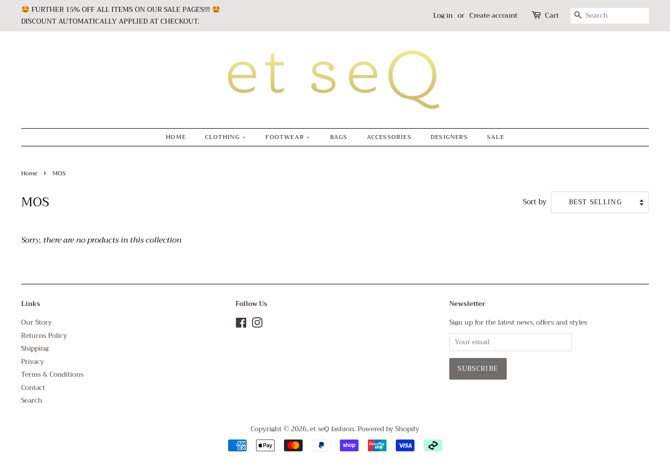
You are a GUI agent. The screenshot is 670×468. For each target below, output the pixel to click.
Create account (493, 15)
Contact (33, 387)
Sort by (534, 202)
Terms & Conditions (52, 374)
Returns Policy (44, 335)
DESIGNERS (449, 137)
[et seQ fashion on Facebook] (241, 324)
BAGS (339, 137)
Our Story (36, 322)
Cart (552, 15)
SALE (495, 137)
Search (31, 400)
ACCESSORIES (389, 137)
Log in (443, 15)
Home (29, 173)
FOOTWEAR (285, 137)
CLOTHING (223, 137)
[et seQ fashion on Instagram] (257, 324)
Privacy (32, 361)
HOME (176, 137)
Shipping (35, 348)
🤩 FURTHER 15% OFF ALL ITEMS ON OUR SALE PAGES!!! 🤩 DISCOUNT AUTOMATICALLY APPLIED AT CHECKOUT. (120, 15)
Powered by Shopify (388, 429)
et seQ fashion (332, 429)
